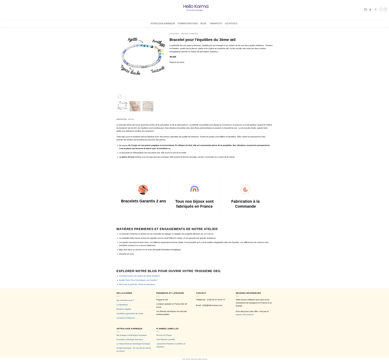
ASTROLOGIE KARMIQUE (162, 23)
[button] (370, 9)
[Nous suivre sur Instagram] (385, 9)
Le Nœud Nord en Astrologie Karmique (133, 344)
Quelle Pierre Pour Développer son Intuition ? (138, 280)
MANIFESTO (216, 23)
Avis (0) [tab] (131, 119)
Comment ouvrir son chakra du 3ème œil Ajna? (139, 276)
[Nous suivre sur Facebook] (381, 9)
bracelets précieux (189, 34)
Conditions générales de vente (129, 313)
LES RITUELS (231, 23)
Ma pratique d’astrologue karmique (131, 335)
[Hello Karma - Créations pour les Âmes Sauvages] (194, 10)
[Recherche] (365, 9)
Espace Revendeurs (245, 314)
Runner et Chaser (164, 335)
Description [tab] (121, 119)
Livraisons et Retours (125, 318)
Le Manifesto (122, 305)
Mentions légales (123, 309)
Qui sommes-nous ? (125, 300)
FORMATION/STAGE (188, 23)
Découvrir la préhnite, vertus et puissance (137, 284)
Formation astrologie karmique (129, 339)
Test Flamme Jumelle (165, 339)
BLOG (203, 23)
